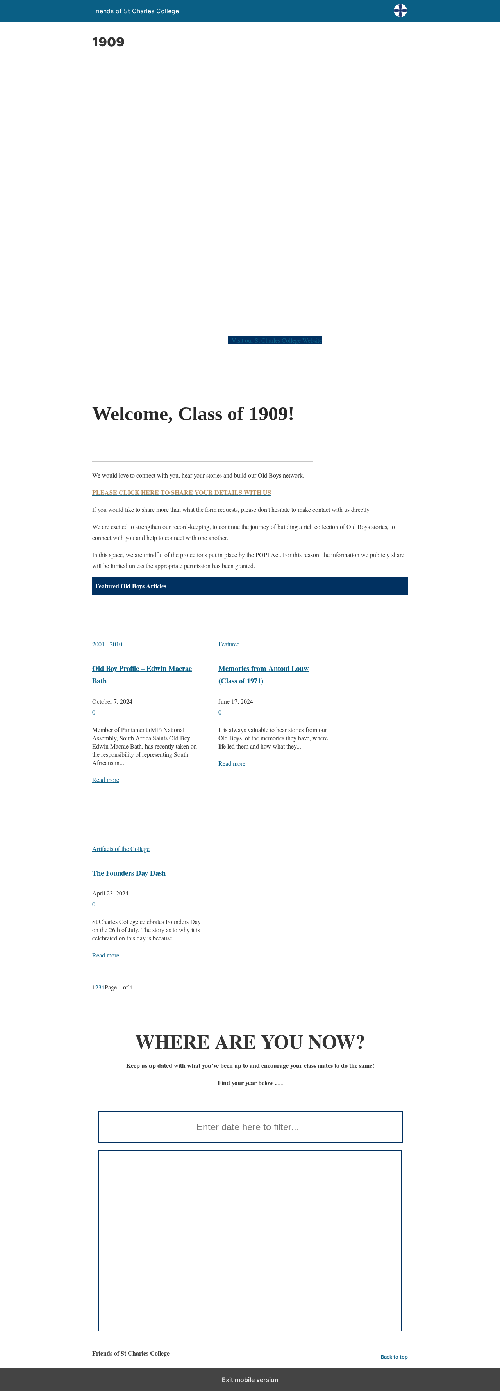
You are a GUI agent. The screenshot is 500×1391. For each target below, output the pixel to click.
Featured (229, 644)
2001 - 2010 (107, 644)
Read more (105, 779)
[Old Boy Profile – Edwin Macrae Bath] (147, 622)
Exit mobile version (250, 1380)
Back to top (394, 1357)
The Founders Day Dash (129, 872)
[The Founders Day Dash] (147, 826)
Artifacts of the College (121, 848)
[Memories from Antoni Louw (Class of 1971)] (273, 622)
